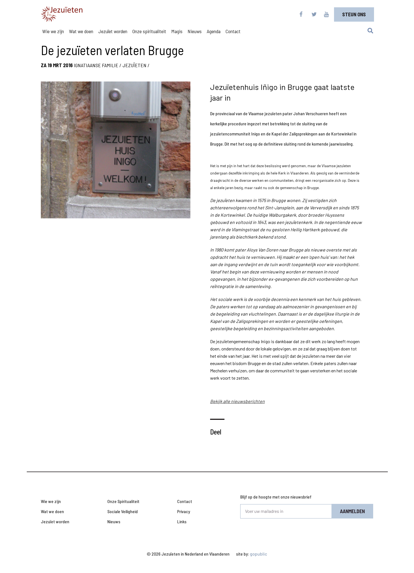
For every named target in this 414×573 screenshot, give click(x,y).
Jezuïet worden (112, 31)
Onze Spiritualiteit (123, 501)
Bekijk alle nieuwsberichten (237, 401)
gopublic (258, 553)
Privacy (183, 511)
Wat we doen (81, 31)
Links (181, 521)
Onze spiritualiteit (149, 31)
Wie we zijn (53, 31)
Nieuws (195, 31)
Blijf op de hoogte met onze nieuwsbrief (275, 496)
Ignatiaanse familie (96, 65)
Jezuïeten (134, 65)
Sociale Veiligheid (122, 511)
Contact (233, 31)
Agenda (214, 31)
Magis (176, 31)
